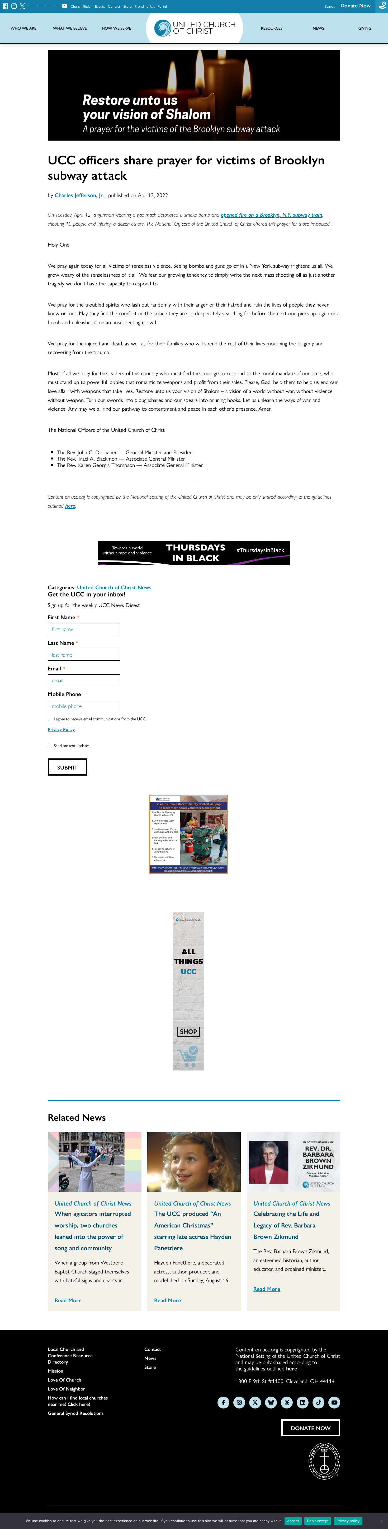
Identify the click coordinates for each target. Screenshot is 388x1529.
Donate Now (355, 5)
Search (330, 6)
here (70, 505)
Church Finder (81, 6)
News (150, 1358)
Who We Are (23, 28)
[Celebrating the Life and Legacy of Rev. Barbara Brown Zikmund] (293, 1162)
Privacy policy (348, 1521)
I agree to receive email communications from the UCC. (100, 718)
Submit (67, 767)
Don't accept (318, 1521)
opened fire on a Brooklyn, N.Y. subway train (271, 214)
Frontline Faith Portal (151, 6)
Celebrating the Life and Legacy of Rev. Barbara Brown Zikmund (286, 1224)
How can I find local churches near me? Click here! (78, 1400)
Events (100, 6)
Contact (114, 6)
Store (128, 6)
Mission (55, 1371)
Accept (293, 1521)
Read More (68, 1300)
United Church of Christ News (114, 587)
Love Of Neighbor (66, 1389)
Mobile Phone (64, 694)
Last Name (63, 642)
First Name (63, 617)
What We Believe (70, 28)
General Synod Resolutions (76, 1413)
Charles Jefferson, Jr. (79, 195)
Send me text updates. (72, 745)
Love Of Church (64, 1380)
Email (56, 668)
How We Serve (116, 28)
